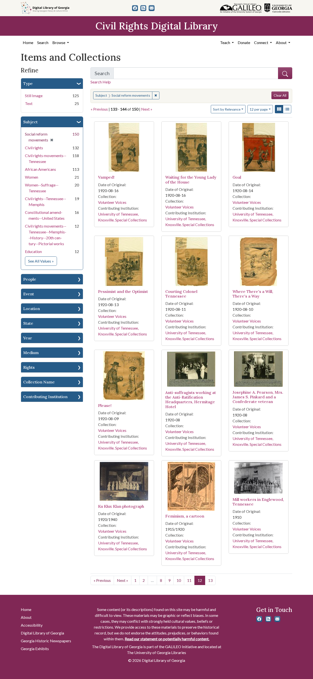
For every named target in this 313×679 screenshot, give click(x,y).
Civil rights (34, 147)
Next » (146, 109)
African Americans (40, 169)
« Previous (99, 109)
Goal (237, 177)
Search (42, 42)
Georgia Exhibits (35, 648)
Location (31, 308)
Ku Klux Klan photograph (121, 506)
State (28, 323)
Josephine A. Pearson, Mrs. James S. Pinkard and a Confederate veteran (258, 397)
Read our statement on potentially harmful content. (167, 638)
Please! (105, 405)
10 (179, 580)
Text (29, 103)
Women (31, 177)
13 (210, 580)
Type (28, 83)
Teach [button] (225, 42)
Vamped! (106, 177)
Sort (227, 109)
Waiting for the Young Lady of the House (190, 179)
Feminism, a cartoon (184, 516)
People (29, 279)
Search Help (100, 82)
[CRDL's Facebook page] (135, 8)
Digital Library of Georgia (42, 633)
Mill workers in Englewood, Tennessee (258, 501)
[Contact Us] (152, 8)
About (26, 617)
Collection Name (39, 382)
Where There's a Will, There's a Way (253, 294)
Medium (31, 352)
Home (28, 42)
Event (28, 293)
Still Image (34, 95)
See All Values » (42, 260)
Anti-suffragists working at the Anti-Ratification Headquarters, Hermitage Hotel (190, 399)
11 (189, 580)
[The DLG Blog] (143, 8)
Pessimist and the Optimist (123, 291)
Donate (244, 42)
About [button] (281, 42)
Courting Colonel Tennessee (181, 294)
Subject (30, 121)
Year (27, 337)
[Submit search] (285, 73)
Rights (29, 367)
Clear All (280, 95)
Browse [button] (59, 42)
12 (259, 109)
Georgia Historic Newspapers (46, 640)
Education (33, 251)
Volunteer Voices (112, 202)
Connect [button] (261, 42)
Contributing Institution (45, 396)
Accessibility (32, 625)
